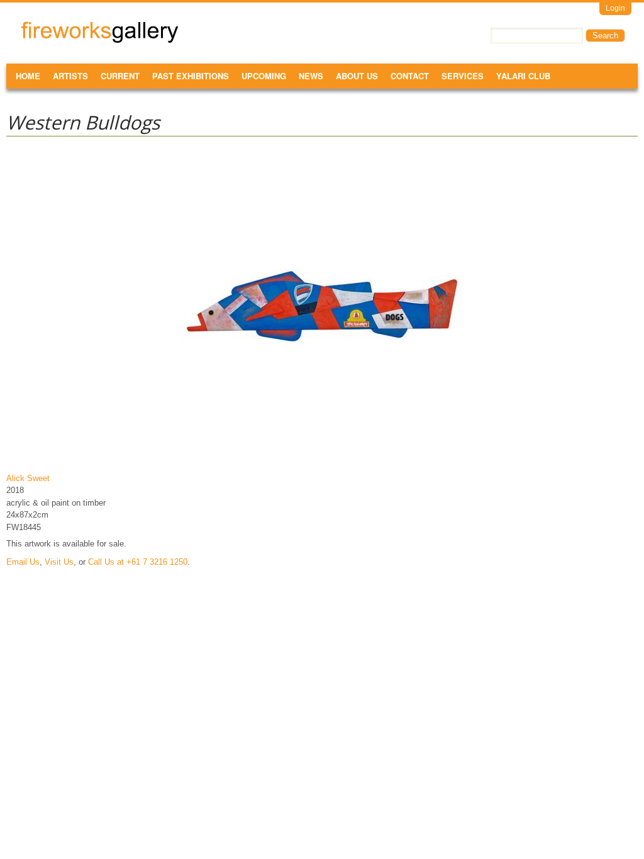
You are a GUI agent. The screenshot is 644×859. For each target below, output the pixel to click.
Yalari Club (523, 76)
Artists (70, 76)
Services (462, 76)
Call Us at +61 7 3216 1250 (137, 562)
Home (28, 76)
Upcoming (264, 76)
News (311, 76)
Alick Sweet (28, 478)
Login (615, 8)
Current (120, 76)
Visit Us (59, 562)
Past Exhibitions (190, 76)
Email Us (23, 562)
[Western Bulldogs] (322, 459)
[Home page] (100, 40)
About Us (357, 76)
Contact (410, 76)
